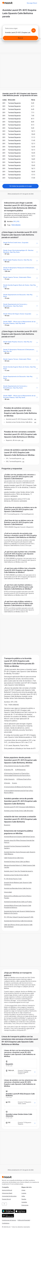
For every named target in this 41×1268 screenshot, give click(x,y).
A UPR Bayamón (20, 769)
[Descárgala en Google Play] (7, 1211)
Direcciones (24, 1205)
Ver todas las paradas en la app (20, 186)
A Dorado (7, 783)
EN (4, 1203)
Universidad (8, 892)
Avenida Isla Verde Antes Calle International (18, 921)
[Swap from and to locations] (33, 30)
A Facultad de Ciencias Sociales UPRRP (16, 766)
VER (35, 419)
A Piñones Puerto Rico (24, 779)
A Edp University (9, 779)
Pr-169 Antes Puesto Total (12, 879)
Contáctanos (5, 1223)
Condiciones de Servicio (9, 1220)
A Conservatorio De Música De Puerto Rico (17, 787)
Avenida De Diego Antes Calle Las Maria (16, 861)
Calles (23, 1196)
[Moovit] (7, 3)
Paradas (23, 1199)
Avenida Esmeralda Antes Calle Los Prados (18, 902)
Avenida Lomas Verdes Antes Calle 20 (16, 875)
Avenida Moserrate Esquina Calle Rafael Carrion (19, 836)
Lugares (23, 1193)
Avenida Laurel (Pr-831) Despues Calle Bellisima (19, 807)
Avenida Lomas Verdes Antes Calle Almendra (18, 811)
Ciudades (24, 1202)
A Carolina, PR (8, 769)
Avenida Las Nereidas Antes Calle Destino (17, 888)
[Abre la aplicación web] (7, 1215)
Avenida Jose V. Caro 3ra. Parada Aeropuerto (18, 871)
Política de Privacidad (24, 1220)
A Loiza (14, 783)
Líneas (23, 1190)
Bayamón (7, 825)
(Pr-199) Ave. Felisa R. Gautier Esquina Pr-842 (18, 917)
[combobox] (20, 28)
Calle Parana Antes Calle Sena (13, 858)
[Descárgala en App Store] (20, 1211)
